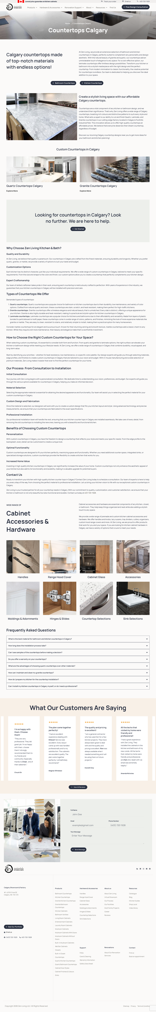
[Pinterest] (149, 868)
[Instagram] (143, 868)
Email (72, 821)
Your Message (75, 832)
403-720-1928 (145, 1)
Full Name (74, 810)
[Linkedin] (140, 868)
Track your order (110, 1)
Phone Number (114, 821)
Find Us (113, 7)
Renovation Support (73, 7)
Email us (128, 1)
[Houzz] (137, 868)
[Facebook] (146, 868)
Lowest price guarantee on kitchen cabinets (41, 1)
